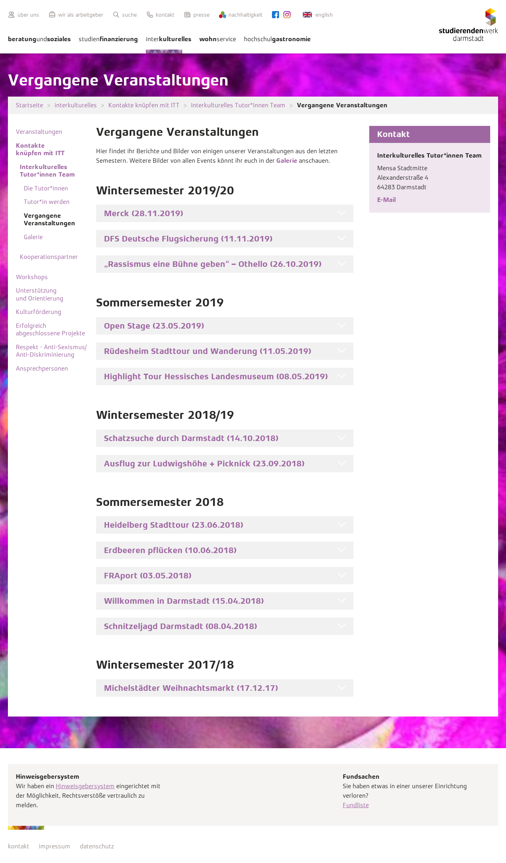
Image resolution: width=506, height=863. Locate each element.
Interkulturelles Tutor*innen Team (238, 105)
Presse (201, 14)
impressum (54, 846)
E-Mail (386, 199)
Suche (129, 14)
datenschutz (97, 846)
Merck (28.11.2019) (143, 213)
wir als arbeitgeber (80, 14)
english (324, 14)
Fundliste (356, 805)
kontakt (18, 846)
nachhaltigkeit (245, 14)
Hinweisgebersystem (85, 786)
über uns (28, 14)
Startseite (29, 105)
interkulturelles (76, 105)
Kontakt (165, 14)
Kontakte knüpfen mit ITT (143, 105)
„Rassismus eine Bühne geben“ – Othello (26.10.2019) (212, 264)
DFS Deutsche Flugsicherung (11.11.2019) (188, 238)
